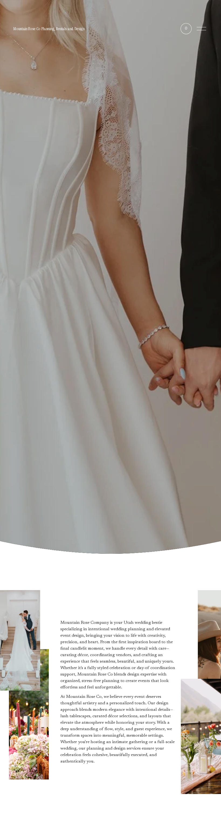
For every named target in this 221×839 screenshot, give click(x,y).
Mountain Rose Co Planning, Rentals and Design (49, 29)
